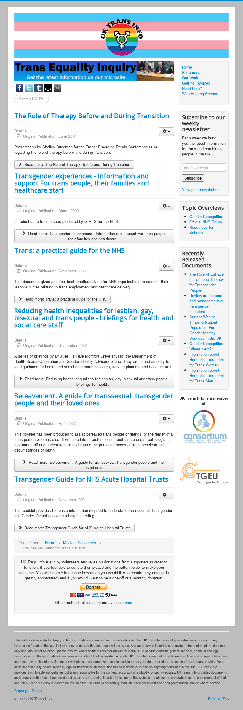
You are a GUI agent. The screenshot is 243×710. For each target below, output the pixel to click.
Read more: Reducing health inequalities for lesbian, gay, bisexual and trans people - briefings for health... (97, 381)
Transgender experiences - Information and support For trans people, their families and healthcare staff (81, 182)
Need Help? (192, 88)
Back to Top (218, 698)
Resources (191, 72)
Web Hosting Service (200, 93)
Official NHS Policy (205, 222)
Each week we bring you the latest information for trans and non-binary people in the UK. (204, 146)
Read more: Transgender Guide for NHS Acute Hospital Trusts (77, 527)
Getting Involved (196, 83)
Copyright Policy (28, 690)
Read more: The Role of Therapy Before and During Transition (76, 164)
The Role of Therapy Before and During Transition (91, 115)
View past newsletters (201, 189)
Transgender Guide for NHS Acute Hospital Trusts (91, 478)
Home (187, 67)
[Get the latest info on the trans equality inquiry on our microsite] (94, 70)
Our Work (190, 77)
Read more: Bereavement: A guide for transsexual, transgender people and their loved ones (97, 464)
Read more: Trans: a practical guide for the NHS (65, 299)
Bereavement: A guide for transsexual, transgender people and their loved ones (93, 399)
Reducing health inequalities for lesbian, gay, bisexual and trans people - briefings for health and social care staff (93, 317)
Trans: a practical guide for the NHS (69, 250)
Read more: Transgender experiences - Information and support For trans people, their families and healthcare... (97, 236)
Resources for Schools (201, 229)
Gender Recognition (206, 216)
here (128, 602)
